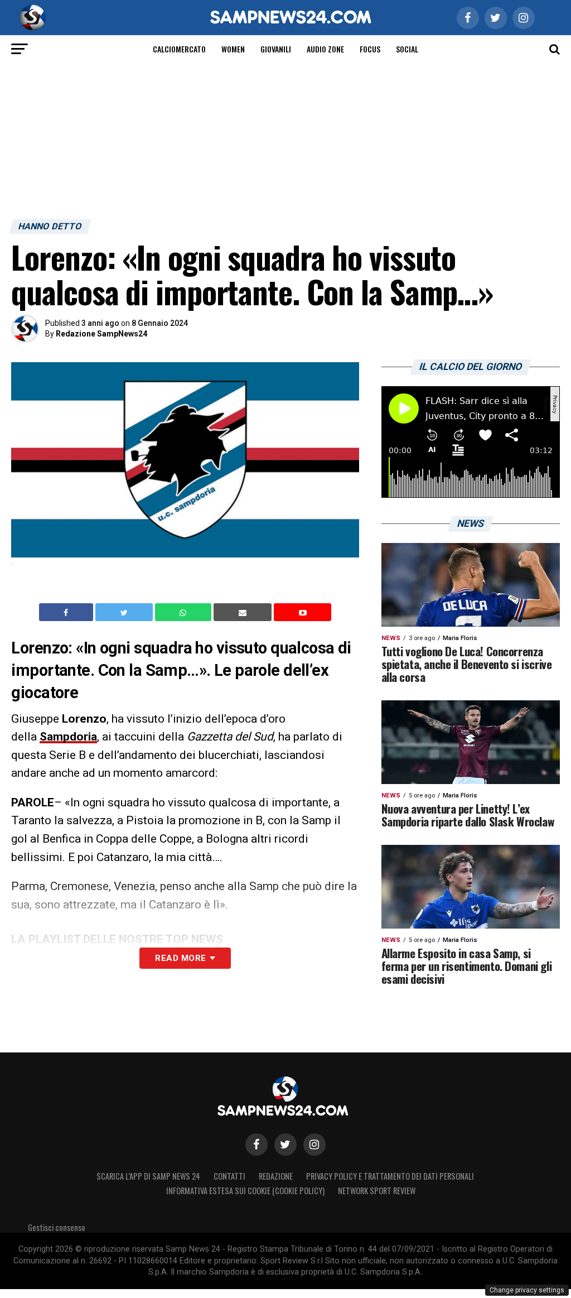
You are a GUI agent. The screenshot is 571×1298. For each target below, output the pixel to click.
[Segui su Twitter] (285, 1144)
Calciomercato (179, 49)
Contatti (229, 1176)
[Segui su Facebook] (256, 1144)
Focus (370, 49)
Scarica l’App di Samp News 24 (148, 1176)
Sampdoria (68, 736)
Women (233, 49)
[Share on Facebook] (67, 612)
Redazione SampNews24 (101, 333)
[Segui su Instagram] (314, 1144)
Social (407, 49)
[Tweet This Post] (125, 612)
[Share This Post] (184, 612)
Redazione (276, 1176)
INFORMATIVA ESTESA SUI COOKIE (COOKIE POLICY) (245, 1190)
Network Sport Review (376, 1190)
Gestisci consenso (56, 1227)
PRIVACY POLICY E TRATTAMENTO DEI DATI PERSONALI (390, 1176)
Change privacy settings (527, 1290)
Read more (180, 958)
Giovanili (275, 49)
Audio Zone (325, 49)
